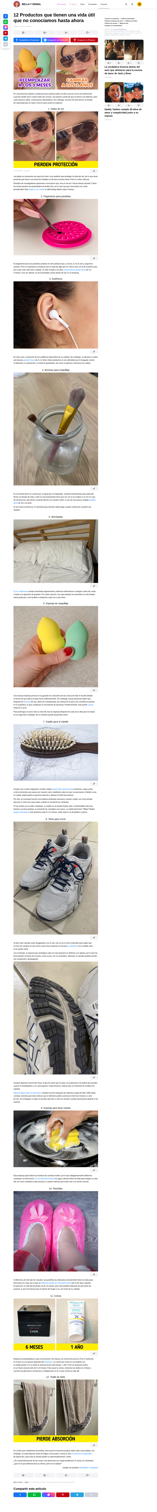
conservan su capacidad (81, 1454)
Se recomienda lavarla (44, 1179)
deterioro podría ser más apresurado (56, 1283)
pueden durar (29, 360)
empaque (48, 1362)
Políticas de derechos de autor (114, 21)
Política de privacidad (127, 18)
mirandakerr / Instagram (88, 1468)
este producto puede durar (75, 270)
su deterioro (72, 946)
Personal (62, 4)
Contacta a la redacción (112, 18)
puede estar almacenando (63, 789)
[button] (109, 63)
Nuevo (74, 4)
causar (90, 705)
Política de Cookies (131, 21)
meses (28, 702)
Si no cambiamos (20, 591)
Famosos (108, 77)
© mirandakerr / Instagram (21, 171)
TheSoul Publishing (120, 29)
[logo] (27, 4)
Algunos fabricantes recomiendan (27, 1093)
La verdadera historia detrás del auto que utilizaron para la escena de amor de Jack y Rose (123, 70)
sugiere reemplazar (21, 812)
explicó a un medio (36, 189)
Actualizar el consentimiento (113, 25)
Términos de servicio (111, 23)
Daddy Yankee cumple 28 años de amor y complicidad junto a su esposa (123, 112)
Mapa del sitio (124, 23)
